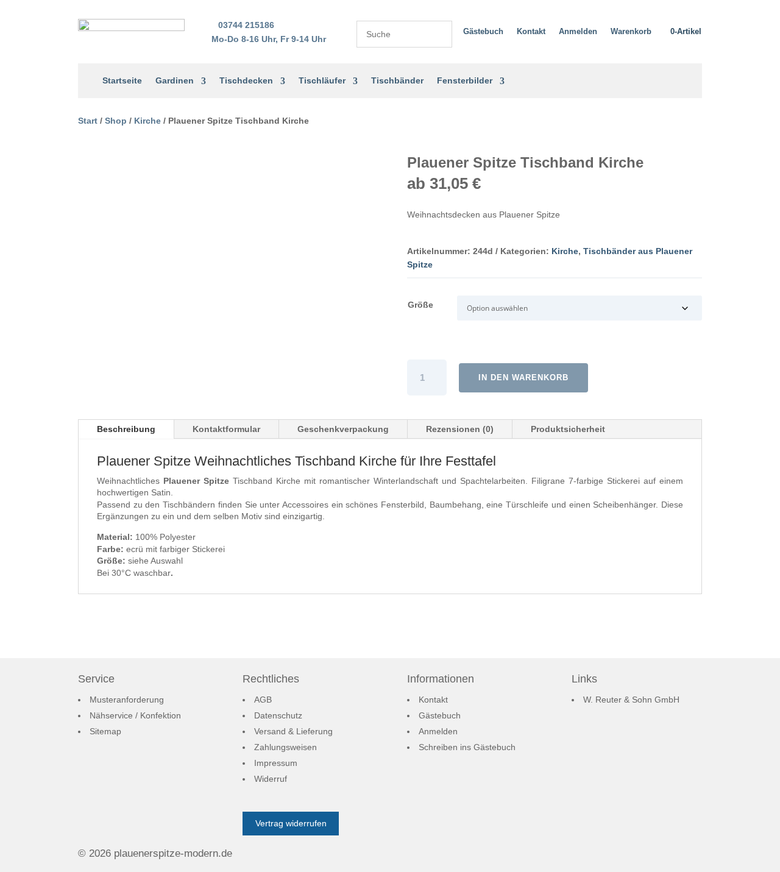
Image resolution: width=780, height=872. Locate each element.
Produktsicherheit (568, 429)
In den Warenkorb (523, 377)
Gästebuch (483, 31)
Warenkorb (631, 31)
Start (88, 121)
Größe (420, 305)
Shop (116, 121)
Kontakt (531, 31)
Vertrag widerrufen (291, 823)
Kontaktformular (226, 429)
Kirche (147, 121)
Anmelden (578, 31)
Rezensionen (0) (460, 429)
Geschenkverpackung (343, 429)
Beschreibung (126, 429)
